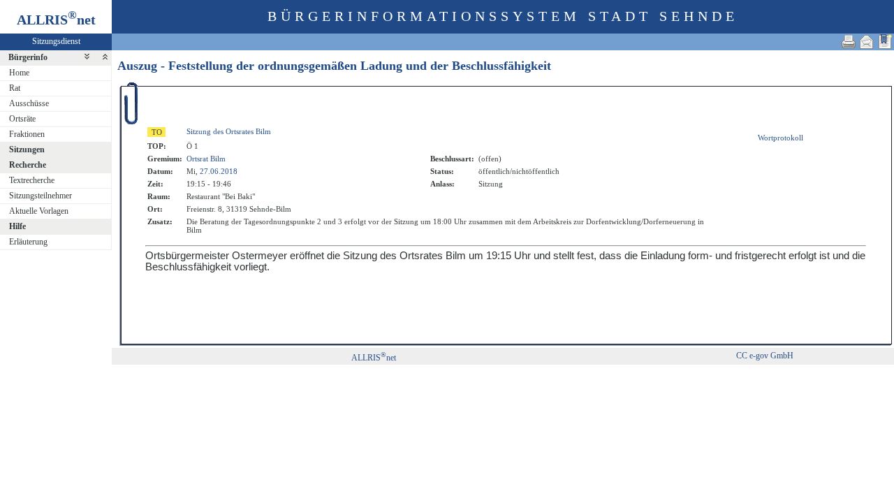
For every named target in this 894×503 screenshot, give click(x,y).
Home (19, 73)
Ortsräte (22, 119)
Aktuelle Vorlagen (38, 211)
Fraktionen (27, 134)
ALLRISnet (373, 358)
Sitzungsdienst (56, 41)
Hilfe (17, 226)
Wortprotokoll (780, 137)
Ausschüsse (29, 103)
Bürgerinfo (27, 57)
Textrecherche (31, 180)
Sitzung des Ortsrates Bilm (228, 131)
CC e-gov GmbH (764, 355)
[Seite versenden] (866, 42)
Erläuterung (28, 242)
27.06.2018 (218, 171)
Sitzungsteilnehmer (40, 196)
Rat (14, 88)
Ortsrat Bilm (206, 158)
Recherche (27, 165)
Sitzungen (27, 149)
